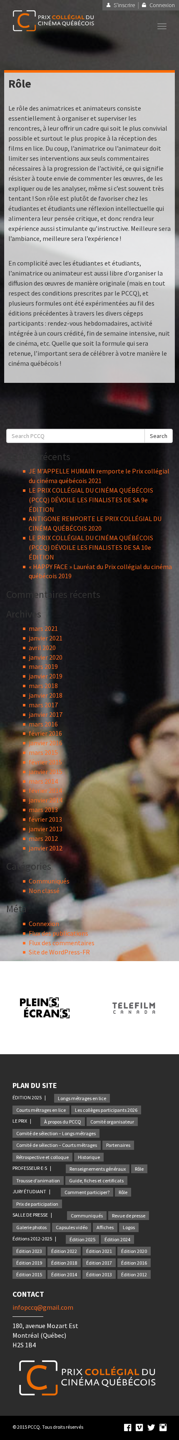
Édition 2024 (117, 1239)
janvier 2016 (45, 743)
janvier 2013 (45, 829)
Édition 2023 (29, 1251)
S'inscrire (124, 5)
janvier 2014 (45, 800)
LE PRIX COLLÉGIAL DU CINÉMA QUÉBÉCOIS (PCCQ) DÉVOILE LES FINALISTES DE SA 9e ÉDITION (91, 500)
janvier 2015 (45, 771)
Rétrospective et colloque (42, 1157)
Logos (129, 1227)
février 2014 (45, 790)
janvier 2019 (45, 676)
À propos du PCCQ (62, 1122)
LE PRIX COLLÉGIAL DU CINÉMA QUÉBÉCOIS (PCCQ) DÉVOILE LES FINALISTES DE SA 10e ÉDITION (91, 547)
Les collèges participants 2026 (106, 1110)
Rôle (139, 1169)
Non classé (44, 890)
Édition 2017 (99, 1263)
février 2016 (45, 733)
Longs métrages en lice (82, 1098)
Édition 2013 (99, 1274)
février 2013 (45, 819)
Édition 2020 (134, 1251)
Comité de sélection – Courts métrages (56, 1145)
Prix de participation (37, 1204)
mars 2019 (43, 666)
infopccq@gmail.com (42, 1307)
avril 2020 (42, 647)
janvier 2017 (45, 714)
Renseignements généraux (98, 1169)
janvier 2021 (45, 638)
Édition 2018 (64, 1263)
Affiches (105, 1227)
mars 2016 (43, 724)
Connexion (44, 923)
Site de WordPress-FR (59, 952)
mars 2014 (43, 781)
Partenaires (118, 1145)
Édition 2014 (64, 1274)
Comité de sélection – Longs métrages (56, 1133)
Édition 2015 (29, 1274)
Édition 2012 (134, 1274)
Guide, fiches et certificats (96, 1180)
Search (158, 436)
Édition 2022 (64, 1251)
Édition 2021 (99, 1251)
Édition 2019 (29, 1263)
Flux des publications (58, 933)
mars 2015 (43, 752)
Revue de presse (128, 1215)
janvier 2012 (45, 848)
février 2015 (45, 762)
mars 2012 (43, 838)
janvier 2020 (45, 657)
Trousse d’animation (38, 1180)
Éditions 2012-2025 (32, 1238)
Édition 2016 (134, 1263)
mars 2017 (43, 705)
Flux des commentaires (61, 943)
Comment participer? (87, 1192)
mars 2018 (43, 685)
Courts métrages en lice (41, 1110)
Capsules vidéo (71, 1227)
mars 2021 (43, 628)
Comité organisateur (112, 1122)
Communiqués (49, 881)
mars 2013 (43, 809)
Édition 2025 (82, 1239)
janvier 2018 (45, 695)
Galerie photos (31, 1227)
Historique (89, 1157)
